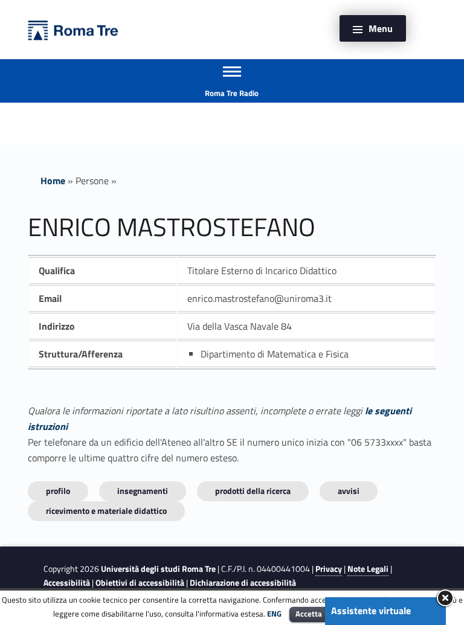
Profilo (58, 490)
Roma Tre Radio (232, 93)
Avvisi (348, 490)
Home (52, 180)
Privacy (328, 568)
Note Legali (367, 568)
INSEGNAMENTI (142, 490)
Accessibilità (67, 582)
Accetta (308, 613)
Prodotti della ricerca (253, 490)
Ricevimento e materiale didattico (106, 510)
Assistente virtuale (371, 610)
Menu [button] (381, 28)
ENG (274, 613)
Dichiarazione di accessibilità (243, 582)
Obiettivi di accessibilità (139, 582)
